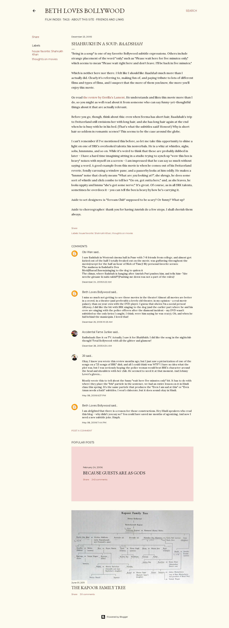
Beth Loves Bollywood (85, 10)
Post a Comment (81, 430)
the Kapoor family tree (98, 587)
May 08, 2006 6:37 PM (94, 395)
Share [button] (35, 37)
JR (83, 355)
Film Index (53, 19)
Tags (66, 19)
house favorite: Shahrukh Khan (95, 233)
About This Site (83, 19)
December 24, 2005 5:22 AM (96, 282)
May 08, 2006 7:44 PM (94, 422)
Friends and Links (110, 19)
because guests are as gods (114, 473)
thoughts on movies (44, 59)
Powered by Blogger (117, 616)
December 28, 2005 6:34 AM (97, 345)
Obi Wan (87, 252)
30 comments (87, 594)
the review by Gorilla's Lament (104, 97)
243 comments (99, 479)
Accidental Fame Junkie (97, 332)
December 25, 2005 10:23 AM (97, 322)
